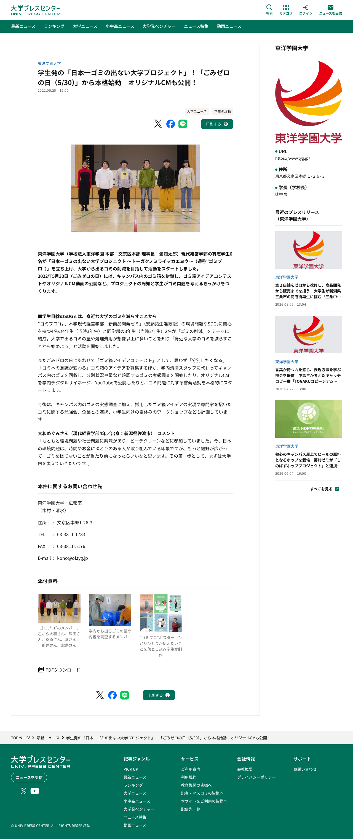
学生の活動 (222, 111)
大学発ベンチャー (139, 809)
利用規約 (188, 777)
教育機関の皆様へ (196, 785)
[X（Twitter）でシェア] (158, 124)
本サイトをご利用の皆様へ (204, 801)
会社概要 (245, 769)
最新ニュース (135, 777)
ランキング (133, 785)
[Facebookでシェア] (170, 124)
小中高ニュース (137, 801)
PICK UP (131, 769)
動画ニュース (135, 825)
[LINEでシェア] (182, 124)
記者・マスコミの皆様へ (202, 793)
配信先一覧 (190, 809)
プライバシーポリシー (256, 777)
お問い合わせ (305, 769)
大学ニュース (197, 111)
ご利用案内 (190, 769)
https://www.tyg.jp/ (292, 158)
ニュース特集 (135, 817)
